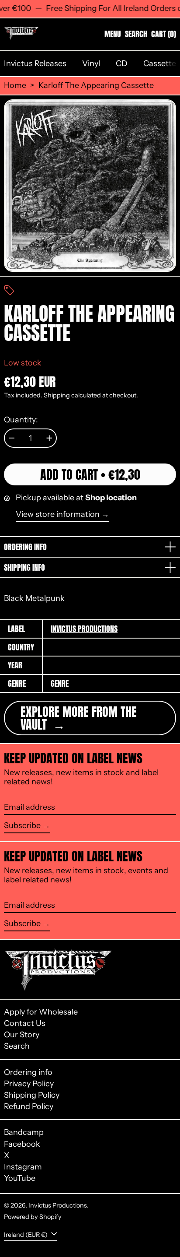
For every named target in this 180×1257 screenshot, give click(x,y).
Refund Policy (28, 1106)
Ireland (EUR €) (26, 1234)
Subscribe (22, 825)
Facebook (22, 1144)
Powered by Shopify (33, 1217)
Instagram (23, 1167)
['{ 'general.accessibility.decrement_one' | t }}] (12, 438)
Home (15, 85)
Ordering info (28, 1072)
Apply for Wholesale (41, 1012)
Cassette (159, 63)
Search (17, 1046)
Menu (112, 34)
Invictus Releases (35, 63)
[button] (136, 34)
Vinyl (91, 63)
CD (122, 63)
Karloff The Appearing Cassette (96, 85)
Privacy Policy (29, 1083)
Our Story (21, 1034)
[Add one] (49, 438)
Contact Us (24, 1023)
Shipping (57, 395)
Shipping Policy (31, 1095)
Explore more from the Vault (79, 717)
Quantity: (21, 420)
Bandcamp (24, 1132)
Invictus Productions (84, 629)
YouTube (19, 1178)
